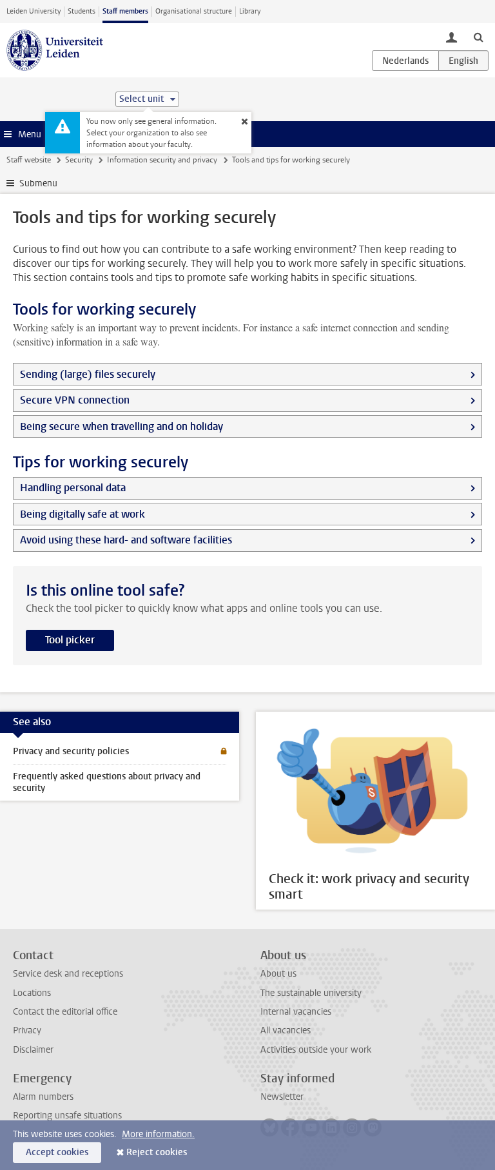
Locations (32, 993)
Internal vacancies (295, 1012)
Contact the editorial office (65, 1012)
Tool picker (70, 640)
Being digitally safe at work (82, 514)
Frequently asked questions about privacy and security (106, 782)
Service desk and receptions (68, 974)
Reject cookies (156, 1152)
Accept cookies (57, 1152)
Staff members (125, 11)
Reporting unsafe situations (67, 1115)
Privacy (27, 1030)
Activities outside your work (315, 1050)
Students (81, 11)
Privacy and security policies (71, 751)
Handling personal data (73, 487)
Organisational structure (193, 11)
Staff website (28, 160)
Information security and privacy (162, 160)
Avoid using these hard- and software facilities (126, 540)
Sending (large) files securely (87, 374)
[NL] (405, 60)
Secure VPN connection (75, 400)
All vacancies (285, 1030)
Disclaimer (33, 1050)
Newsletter (282, 1097)
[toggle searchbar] (478, 36)
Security (79, 160)
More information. (158, 1134)
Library (249, 11)
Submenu (38, 183)
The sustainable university (311, 993)
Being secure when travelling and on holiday (121, 426)
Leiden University (33, 11)
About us (278, 974)
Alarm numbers (43, 1097)
